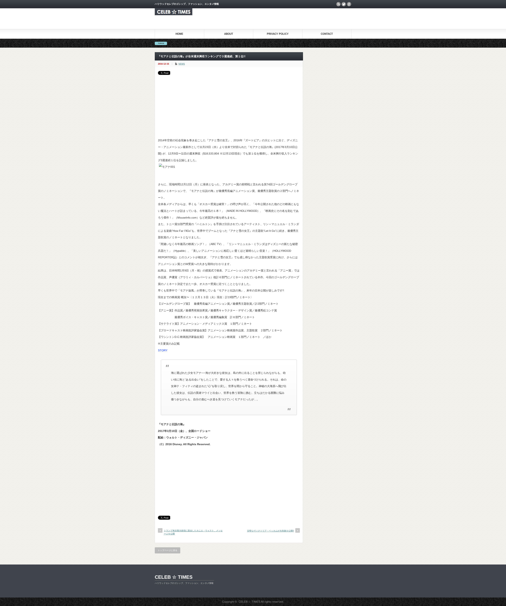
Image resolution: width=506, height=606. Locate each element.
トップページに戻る (167, 550)
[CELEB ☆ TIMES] (173, 14)
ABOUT (228, 33)
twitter (344, 4)
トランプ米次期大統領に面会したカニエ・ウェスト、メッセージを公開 (193, 532)
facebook (349, 4)
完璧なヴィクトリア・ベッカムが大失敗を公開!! (270, 531)
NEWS (181, 64)
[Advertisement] (229, 104)
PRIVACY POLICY (278, 33)
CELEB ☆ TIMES (174, 577)
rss (338, 4)
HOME (179, 33)
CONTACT (327, 33)
